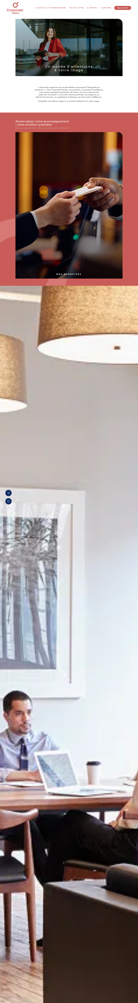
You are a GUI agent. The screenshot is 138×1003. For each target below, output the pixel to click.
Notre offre (76, 8)
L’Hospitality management (50, 8)
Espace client (122, 8)
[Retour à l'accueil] (15, 8)
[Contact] (8, 501)
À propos (92, 8)
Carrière (106, 8)
